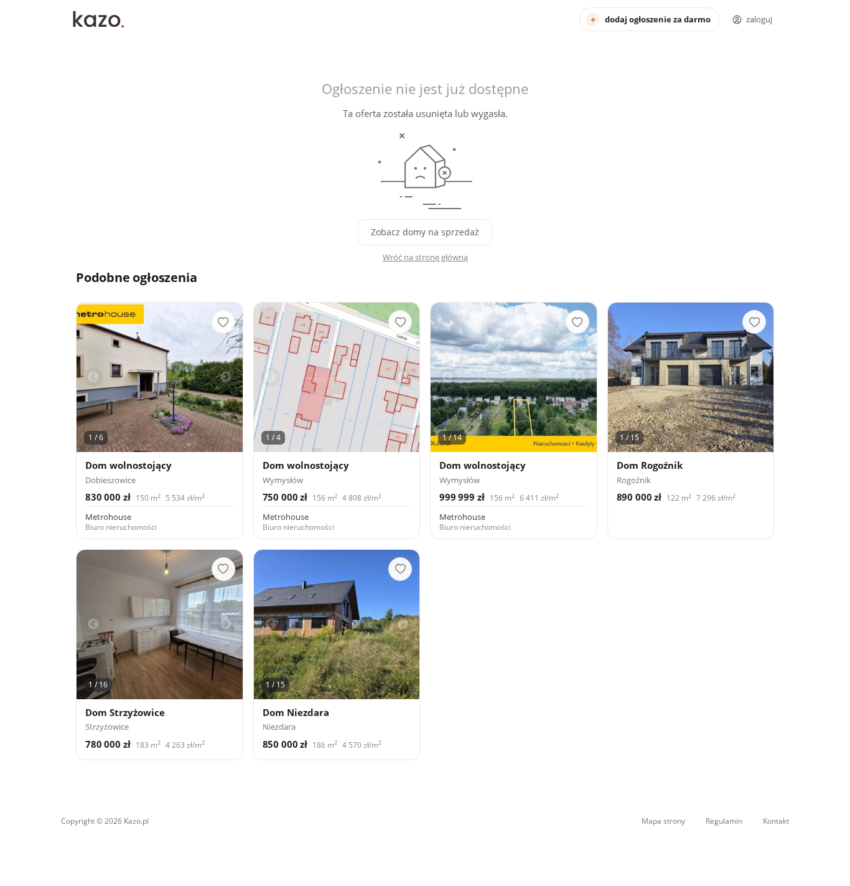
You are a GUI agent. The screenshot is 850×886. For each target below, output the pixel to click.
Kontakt (776, 821)
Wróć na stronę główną (425, 257)
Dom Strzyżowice (125, 713)
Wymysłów (283, 480)
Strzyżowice (107, 726)
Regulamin (724, 821)
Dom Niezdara (296, 713)
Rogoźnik (634, 480)
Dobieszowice (110, 480)
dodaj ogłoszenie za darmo (658, 19)
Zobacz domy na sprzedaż (425, 232)
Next (226, 377)
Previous (93, 377)
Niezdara (279, 726)
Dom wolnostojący (128, 465)
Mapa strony (663, 821)
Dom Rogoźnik (650, 465)
